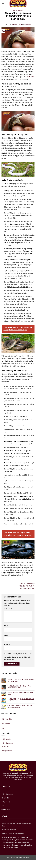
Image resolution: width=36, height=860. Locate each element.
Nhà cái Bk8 (6, 724)
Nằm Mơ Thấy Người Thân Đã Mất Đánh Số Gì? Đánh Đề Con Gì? (27, 585)
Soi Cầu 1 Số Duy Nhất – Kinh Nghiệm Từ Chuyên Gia (21, 680)
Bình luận (8, 609)
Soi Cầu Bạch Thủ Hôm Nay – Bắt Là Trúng (20, 693)
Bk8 (3, 728)
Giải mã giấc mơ (18, 10)
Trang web (7, 644)
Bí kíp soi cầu (6, 739)
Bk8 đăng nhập (7, 719)
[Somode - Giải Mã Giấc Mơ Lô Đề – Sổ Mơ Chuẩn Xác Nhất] (18, 3)
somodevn (27, 24)
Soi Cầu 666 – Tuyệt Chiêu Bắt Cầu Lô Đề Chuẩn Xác (21, 700)
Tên (6, 626)
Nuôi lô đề (5, 747)
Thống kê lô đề (7, 751)
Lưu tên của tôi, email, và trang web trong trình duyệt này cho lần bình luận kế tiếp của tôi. (18, 657)
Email (6, 635)
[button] (3, 3)
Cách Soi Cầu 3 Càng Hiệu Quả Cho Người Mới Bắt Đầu (20, 706)
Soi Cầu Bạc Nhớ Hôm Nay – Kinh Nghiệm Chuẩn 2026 (19, 687)
